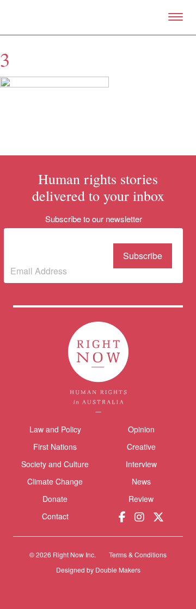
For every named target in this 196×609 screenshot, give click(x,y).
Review (141, 498)
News (141, 481)
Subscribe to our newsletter (58, 247)
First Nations (55, 446)
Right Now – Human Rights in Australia (98, 17)
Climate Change (55, 481)
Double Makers (117, 569)
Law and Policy (55, 429)
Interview (141, 464)
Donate (55, 499)
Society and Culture (55, 464)
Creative (141, 446)
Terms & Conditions (138, 554)
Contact (55, 516)
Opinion (141, 429)
